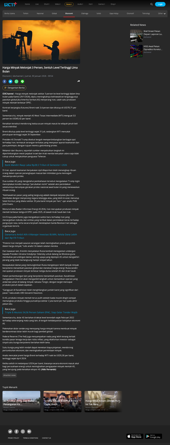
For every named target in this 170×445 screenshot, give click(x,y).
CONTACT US (46, 438)
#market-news (9, 375)
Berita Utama (9, 13)
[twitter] (10, 81)
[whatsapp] (16, 81)
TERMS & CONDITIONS (30, 438)
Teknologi (146, 13)
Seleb (99, 13)
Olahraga (84, 13)
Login (160, 4)
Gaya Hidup (114, 13)
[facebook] (4, 81)
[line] (22, 81)
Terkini (25, 13)
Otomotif (130, 13)
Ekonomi (69, 13)
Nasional (40, 13)
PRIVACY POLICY (13, 438)
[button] (119, 401)
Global (54, 13)
